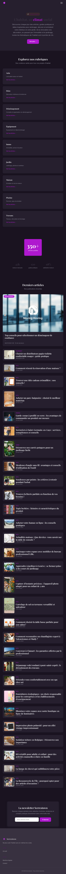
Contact (5, 863)
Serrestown (11, 839)
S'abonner (45, 819)
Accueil (5, 851)
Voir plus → (33, 41)
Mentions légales (7, 860)
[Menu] (61, 3)
